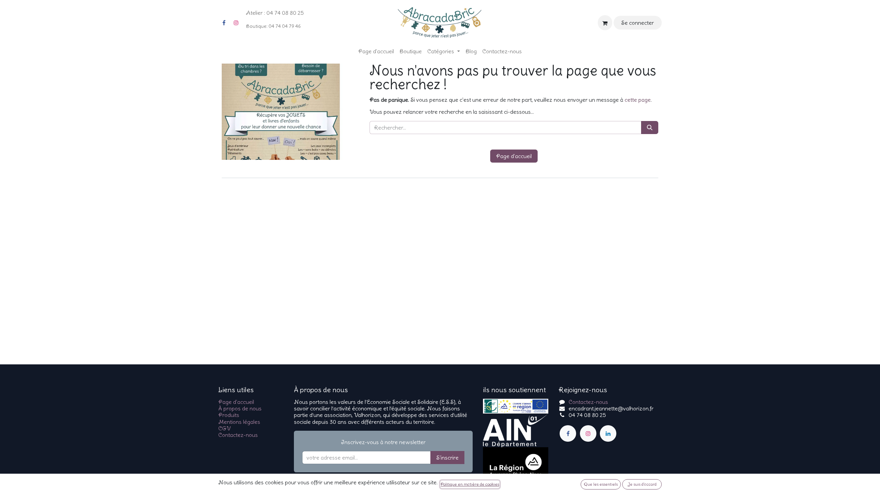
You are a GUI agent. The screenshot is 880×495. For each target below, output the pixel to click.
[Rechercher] (649, 127)
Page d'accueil (514, 156)
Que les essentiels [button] (601, 484)
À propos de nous (240, 408)
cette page (638, 99)
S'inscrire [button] (447, 457)
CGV (224, 428)
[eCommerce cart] (605, 22)
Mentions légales (239, 421)
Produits (228, 414)
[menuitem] (376, 51)
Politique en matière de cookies (470, 484)
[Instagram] (236, 22)
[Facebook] (223, 22)
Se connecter (637, 22)
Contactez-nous (238, 434)
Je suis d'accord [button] (642, 484)
